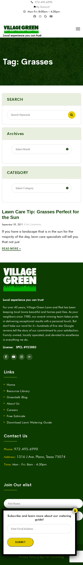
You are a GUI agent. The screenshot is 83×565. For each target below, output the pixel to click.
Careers (12, 410)
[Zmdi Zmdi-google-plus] (29, 357)
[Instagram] (22, 357)
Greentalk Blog (17, 397)
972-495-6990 (43, 2)
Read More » (11, 248)
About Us (13, 403)
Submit (20, 542)
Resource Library (18, 391)
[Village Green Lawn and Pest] (21, 29)
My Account (43, 6)
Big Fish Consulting (52, 557)
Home (11, 384)
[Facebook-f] (6, 357)
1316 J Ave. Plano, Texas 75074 (41, 457)
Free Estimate (16, 416)
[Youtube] (14, 357)
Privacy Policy (27, 557)
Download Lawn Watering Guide (29, 422)
